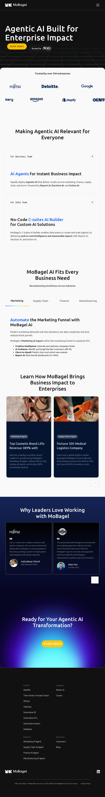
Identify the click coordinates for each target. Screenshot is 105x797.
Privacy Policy (85, 783)
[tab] (17, 301)
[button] (97, 5)
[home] (16, 5)
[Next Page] (95, 483)
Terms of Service (72, 783)
